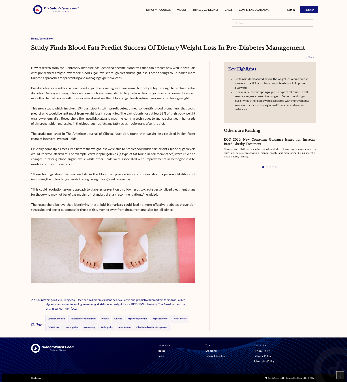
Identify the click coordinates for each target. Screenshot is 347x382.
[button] (276, 9)
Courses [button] (165, 9)
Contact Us (260, 345)
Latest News (46, 38)
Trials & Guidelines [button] (205, 9)
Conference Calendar (254, 9)
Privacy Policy (262, 350)
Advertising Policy (264, 361)
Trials (208, 345)
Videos (181, 9)
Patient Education (215, 355)
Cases (228, 9)
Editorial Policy (262, 355)
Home (34, 38)
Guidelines (211, 350)
